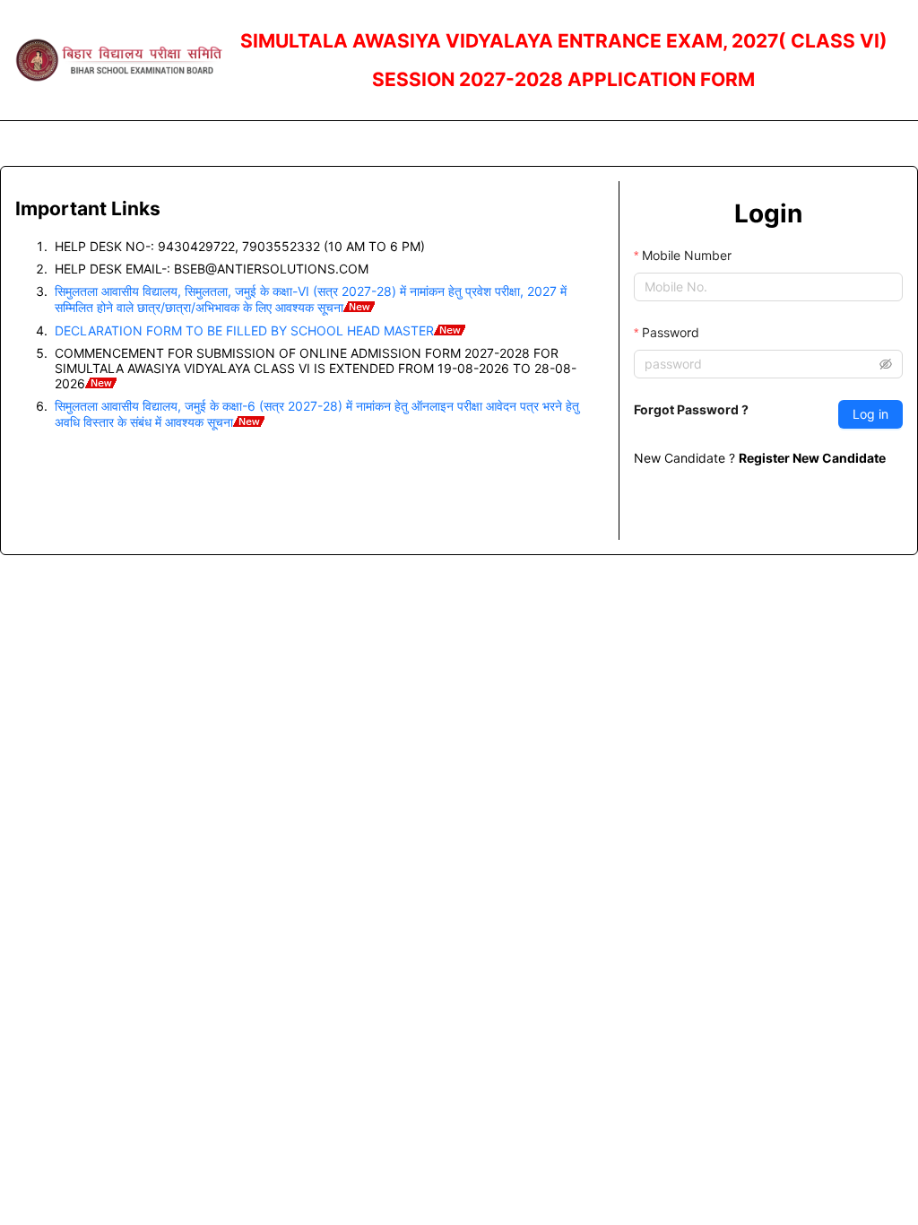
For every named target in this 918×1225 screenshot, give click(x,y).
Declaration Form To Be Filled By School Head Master (244, 330)
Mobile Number (687, 255)
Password (670, 332)
